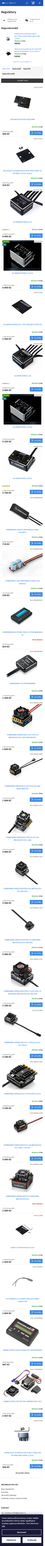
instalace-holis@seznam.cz (15, 1513)
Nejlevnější (16, 69)
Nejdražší (26, 69)
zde (3, 1526)
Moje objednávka (7, 1489)
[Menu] (39, 3)
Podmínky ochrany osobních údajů (14, 1498)
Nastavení (21, 1532)
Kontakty (4, 1492)
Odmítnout (11, 1540)
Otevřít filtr (22, 80)
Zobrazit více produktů (21, 62)
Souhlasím (32, 1540)
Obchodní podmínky (8, 1495)
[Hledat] (27, 3)
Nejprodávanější (8, 74)
